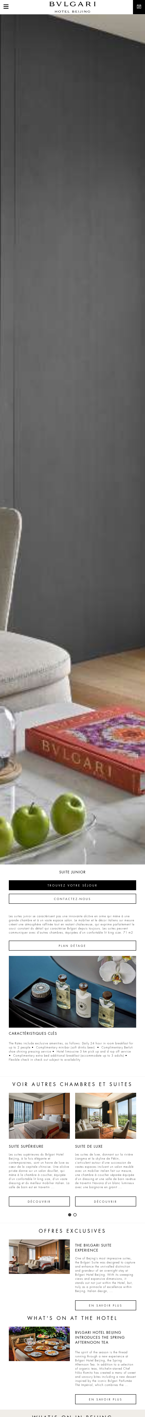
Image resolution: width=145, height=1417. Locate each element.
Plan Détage (72, 946)
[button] (6, 7)
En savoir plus (105, 1305)
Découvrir (39, 1201)
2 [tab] (75, 1215)
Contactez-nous (72, 899)
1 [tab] (70, 1215)
